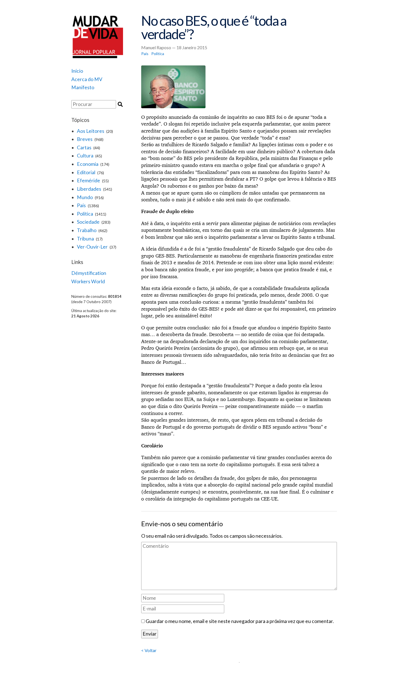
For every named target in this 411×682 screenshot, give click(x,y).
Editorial (86, 172)
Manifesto (82, 87)
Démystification (88, 273)
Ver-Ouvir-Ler (92, 247)
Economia (87, 164)
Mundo (85, 197)
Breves (85, 139)
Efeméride (88, 180)
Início (77, 71)
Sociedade (88, 222)
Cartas (84, 147)
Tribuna (85, 239)
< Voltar (149, 650)
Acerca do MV (86, 79)
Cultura (85, 156)
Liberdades (89, 189)
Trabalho (86, 230)
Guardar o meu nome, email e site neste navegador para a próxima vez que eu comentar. (240, 621)
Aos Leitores (90, 131)
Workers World (88, 281)
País (81, 205)
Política (85, 214)
